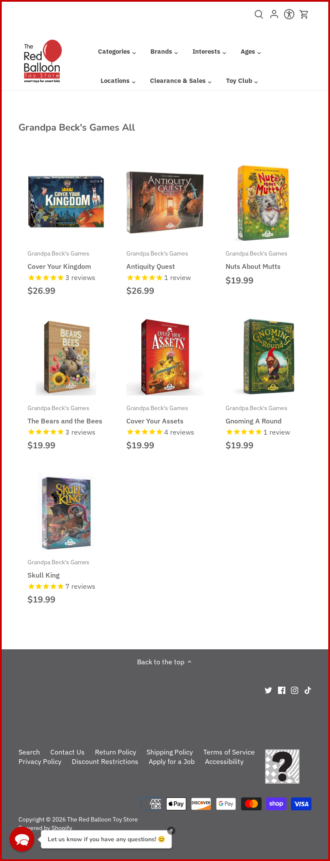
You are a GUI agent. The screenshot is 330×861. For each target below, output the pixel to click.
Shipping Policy (170, 752)
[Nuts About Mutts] (264, 202)
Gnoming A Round (256, 414)
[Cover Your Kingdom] (66, 202)
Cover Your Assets (157, 414)
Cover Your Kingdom (59, 260)
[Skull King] (66, 511)
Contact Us (67, 752)
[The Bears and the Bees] (66, 357)
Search (29, 752)
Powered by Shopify (45, 828)
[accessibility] (288, 17)
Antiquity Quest (157, 260)
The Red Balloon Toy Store (102, 819)
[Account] (273, 17)
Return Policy (115, 752)
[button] (21, 839)
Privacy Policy (39, 761)
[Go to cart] (304, 14)
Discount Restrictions (105, 761)
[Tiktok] (308, 689)
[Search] (258, 17)
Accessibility (224, 761)
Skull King (58, 568)
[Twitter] (268, 689)
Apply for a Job (172, 761)
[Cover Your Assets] (164, 357)
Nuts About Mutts (256, 260)
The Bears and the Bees (65, 414)
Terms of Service (229, 752)
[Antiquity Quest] (164, 202)
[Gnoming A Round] (264, 357)
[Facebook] (281, 689)
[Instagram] (294, 689)
